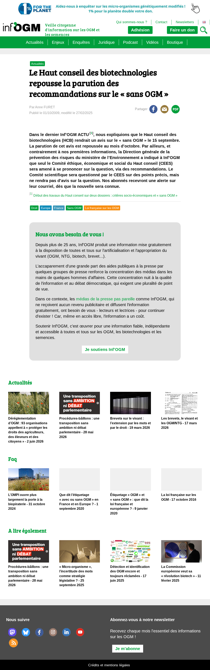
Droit (34, 208)
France (58, 208)
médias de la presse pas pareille (105, 299)
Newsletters (185, 22)
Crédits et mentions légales (109, 665)
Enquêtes (81, 42)
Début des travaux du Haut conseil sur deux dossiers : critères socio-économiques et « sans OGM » (105, 195)
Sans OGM (74, 208)
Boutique (175, 42)
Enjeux (58, 42)
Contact (161, 22)
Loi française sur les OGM (102, 208)
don (182, 30)
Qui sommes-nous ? (131, 22)
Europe (45, 208)
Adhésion (140, 30)
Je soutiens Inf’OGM (105, 349)
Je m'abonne (127, 648)
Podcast (130, 42)
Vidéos (152, 42)
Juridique (106, 42)
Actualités (34, 42)
